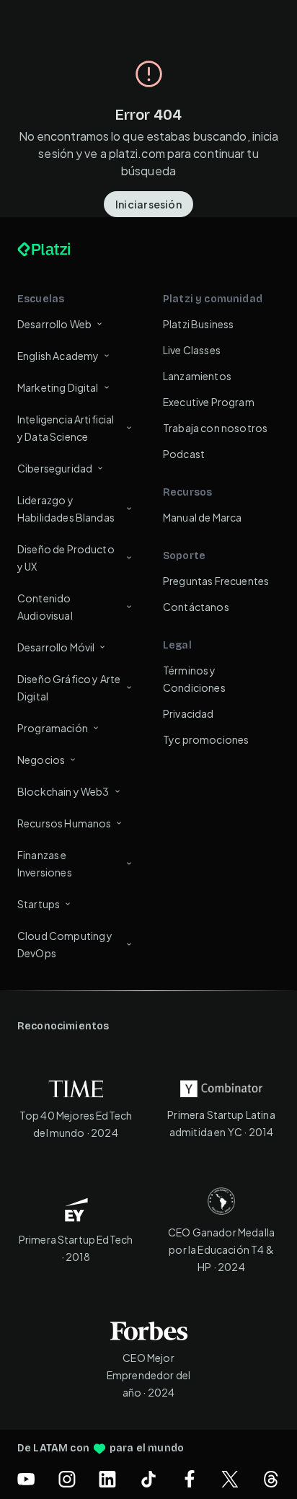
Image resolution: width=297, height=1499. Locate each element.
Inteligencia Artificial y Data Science (65, 428)
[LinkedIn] (107, 1478)
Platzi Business (198, 323)
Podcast (184, 453)
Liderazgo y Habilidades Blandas (66, 508)
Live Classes (192, 349)
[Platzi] (60, 249)
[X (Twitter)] (230, 1478)
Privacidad (188, 713)
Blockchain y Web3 (63, 791)
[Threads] (271, 1478)
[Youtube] (26, 1478)
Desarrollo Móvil (55, 647)
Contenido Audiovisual (45, 607)
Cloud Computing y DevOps (65, 944)
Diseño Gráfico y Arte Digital (68, 687)
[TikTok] (148, 1478)
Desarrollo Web (54, 323)
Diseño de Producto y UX (66, 557)
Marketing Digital (58, 387)
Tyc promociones (206, 739)
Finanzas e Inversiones (44, 863)
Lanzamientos (197, 375)
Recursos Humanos (64, 823)
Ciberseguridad (54, 468)
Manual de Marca (202, 517)
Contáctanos (196, 606)
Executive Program (208, 401)
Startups (38, 903)
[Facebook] (189, 1478)
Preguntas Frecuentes (216, 580)
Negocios (41, 759)
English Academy (58, 355)
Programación (52, 727)
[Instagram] (67, 1478)
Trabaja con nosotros (215, 427)
